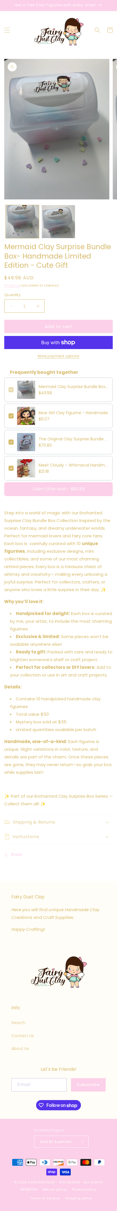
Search (18, 1023)
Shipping (12, 285)
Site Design (69, 1182)
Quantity (12, 295)
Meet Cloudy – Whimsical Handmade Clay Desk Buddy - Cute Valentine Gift (73, 465)
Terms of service (45, 1198)
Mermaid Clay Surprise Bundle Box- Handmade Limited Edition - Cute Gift (73, 386)
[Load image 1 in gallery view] (22, 221)
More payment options (59, 356)
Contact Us (22, 1036)
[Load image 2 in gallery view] (58, 221)
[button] (7, 30)
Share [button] (16, 854)
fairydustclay (41, 1182)
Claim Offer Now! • (58, 489)
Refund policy (55, 1189)
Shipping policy (78, 1198)
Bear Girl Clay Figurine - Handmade (73, 413)
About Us (20, 1048)
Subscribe (88, 1085)
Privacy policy (84, 1189)
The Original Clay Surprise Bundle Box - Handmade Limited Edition (73, 439)
